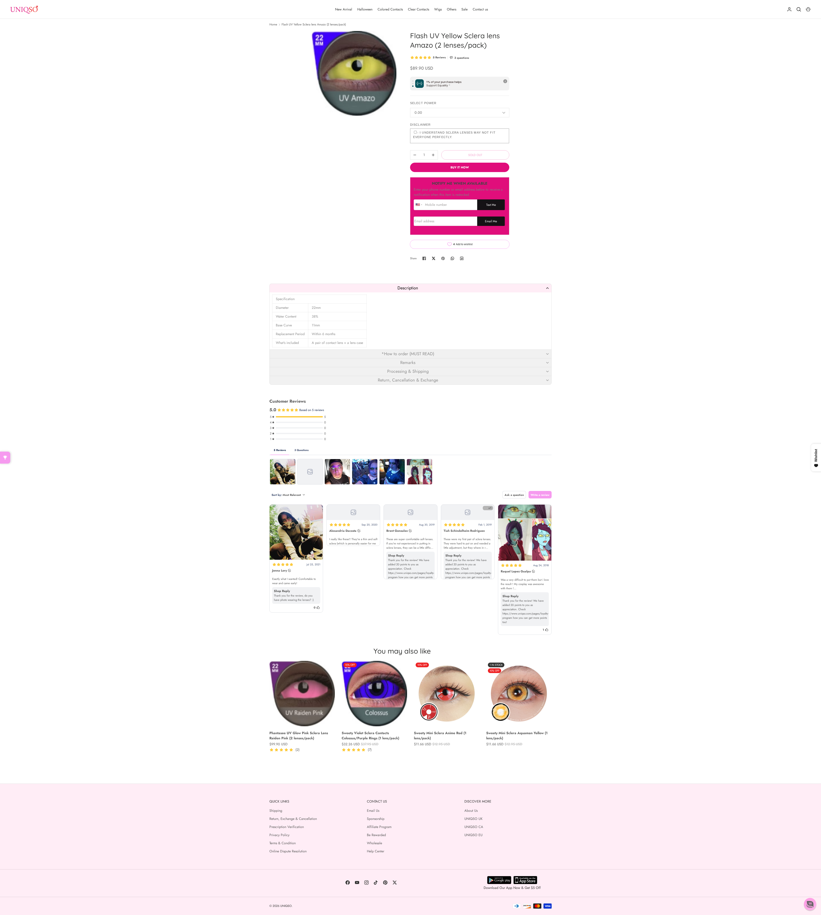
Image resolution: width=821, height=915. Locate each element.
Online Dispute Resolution (288, 851)
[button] (410, 288)
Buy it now (459, 167)
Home (273, 24)
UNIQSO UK (473, 818)
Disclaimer (420, 124)
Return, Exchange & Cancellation (293, 818)
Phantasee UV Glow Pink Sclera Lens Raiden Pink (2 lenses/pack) (298, 736)
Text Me (491, 205)
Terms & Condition (282, 843)
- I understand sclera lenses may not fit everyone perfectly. (454, 135)
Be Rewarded (376, 834)
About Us (471, 810)
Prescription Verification (286, 826)
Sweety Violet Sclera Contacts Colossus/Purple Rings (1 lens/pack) (370, 736)
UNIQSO (286, 906)
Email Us (373, 810)
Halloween (364, 9)
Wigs (438, 9)
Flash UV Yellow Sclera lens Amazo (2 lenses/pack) (314, 24)
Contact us (480, 9)
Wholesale (374, 843)
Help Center (375, 851)
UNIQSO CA (473, 826)
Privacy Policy (279, 834)
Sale (464, 9)
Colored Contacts (390, 9)
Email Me (491, 221)
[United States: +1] (419, 205)
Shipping (275, 810)
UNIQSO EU (473, 834)
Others (451, 9)
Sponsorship (375, 818)
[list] (354, 73)
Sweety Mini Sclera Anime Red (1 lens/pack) (440, 736)
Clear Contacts (418, 9)
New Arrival (343, 9)
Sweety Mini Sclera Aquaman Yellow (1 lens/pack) (517, 736)
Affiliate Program (379, 826)
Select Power (423, 103)
